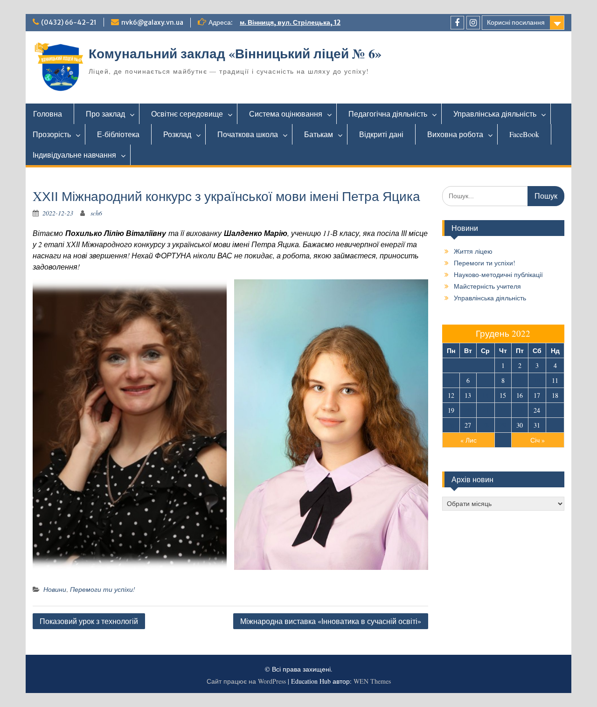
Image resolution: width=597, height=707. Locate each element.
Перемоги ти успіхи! (102, 589)
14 (485, 395)
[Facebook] (457, 22)
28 (485, 425)
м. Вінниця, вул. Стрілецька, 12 (290, 22)
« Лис (468, 440)
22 (503, 410)
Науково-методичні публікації (498, 274)
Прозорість (52, 134)
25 (555, 410)
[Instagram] (473, 22)
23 (519, 410)
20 (468, 410)
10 (537, 380)
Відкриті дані (381, 134)
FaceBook (524, 134)
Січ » (537, 440)
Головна (47, 113)
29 (503, 425)
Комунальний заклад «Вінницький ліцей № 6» (235, 53)
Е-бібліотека (118, 134)
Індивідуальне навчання (74, 154)
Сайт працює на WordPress (246, 681)
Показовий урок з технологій (89, 621)
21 (485, 410)
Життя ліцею (473, 251)
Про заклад (105, 113)
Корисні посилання (516, 22)
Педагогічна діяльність (387, 113)
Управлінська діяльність (494, 113)
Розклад (177, 134)
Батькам (318, 134)
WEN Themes (372, 681)
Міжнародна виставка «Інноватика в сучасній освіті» (330, 621)
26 (451, 425)
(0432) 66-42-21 (69, 22)
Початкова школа (247, 134)
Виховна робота (455, 134)
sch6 (96, 212)
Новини (54, 589)
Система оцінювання (285, 113)
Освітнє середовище (187, 113)
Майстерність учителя (487, 286)
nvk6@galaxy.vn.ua (152, 22)
